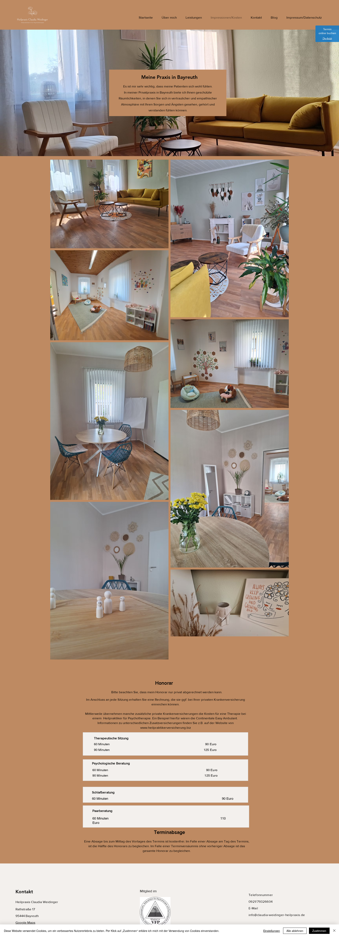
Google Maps (25, 922)
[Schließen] (334, 931)
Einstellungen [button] (271, 931)
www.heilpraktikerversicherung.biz (165, 727)
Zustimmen (319, 931)
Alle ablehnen (294, 931)
